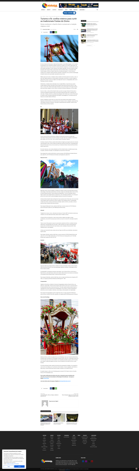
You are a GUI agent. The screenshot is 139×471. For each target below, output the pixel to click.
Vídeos (71, 9)
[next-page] (43, 427)
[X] (53, 32)
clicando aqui (46, 378)
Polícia (44, 445)
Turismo (44, 448)
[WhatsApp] (56, 32)
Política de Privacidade (93, 446)
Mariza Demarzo (74, 440)
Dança (59, 440)
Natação (52, 448)
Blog (66, 9)
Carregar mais (89, 45)
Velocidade (52, 450)
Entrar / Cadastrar (43, 0)
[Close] (25, 450)
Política (44, 441)
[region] (14, 459)
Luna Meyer (74, 438)
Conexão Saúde (84, 441)
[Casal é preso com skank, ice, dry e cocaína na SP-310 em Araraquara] (72, 417)
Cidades (44, 438)
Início (41, 16)
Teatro (59, 446)
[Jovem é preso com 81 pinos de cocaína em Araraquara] (59, 417)
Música (59, 438)
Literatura (58, 445)
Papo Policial (85, 440)
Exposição (58, 441)
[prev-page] (41, 427)
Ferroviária (52, 445)
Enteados (84, 443)
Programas (60, 9)
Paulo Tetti (74, 443)
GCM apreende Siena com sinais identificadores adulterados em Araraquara (45, 424)
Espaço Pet (44, 443)
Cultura (54, 9)
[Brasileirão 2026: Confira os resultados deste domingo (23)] (83, 25)
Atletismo (51, 443)
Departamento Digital (46, 29)
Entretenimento (58, 443)
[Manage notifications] (136, 468)
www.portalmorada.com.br (65, 381)
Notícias (43, 9)
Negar (9, 466)
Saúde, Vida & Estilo (44, 446)
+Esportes (51, 440)
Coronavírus (44, 450)
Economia (44, 440)
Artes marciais (52, 441)
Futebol (52, 438)
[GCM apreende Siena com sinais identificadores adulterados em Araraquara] (46, 417)
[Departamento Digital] (41, 29)
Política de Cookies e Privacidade (13, 463)
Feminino (51, 446)
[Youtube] (91, 461)
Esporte (48, 9)
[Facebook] (51, 32)
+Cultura (47, 16)
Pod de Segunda (84, 438)
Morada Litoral (93, 440)
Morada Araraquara (93, 438)
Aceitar (19, 466)
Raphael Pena (74, 445)
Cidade (42, 421)
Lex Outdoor (93, 445)
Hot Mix (93, 443)
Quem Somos (82, 9)
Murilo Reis (74, 441)
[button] (97, 9)
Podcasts (75, 9)
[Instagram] (85, 461)
